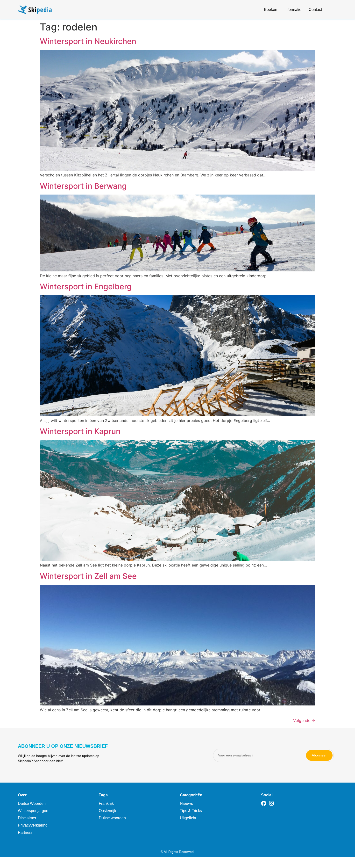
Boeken (270, 9)
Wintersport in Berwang (83, 186)
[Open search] (334, 10)
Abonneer (319, 755)
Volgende (304, 720)
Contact (315, 9)
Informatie (292, 9)
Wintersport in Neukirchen (88, 41)
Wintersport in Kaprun (80, 431)
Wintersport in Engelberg (86, 286)
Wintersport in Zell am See (88, 576)
